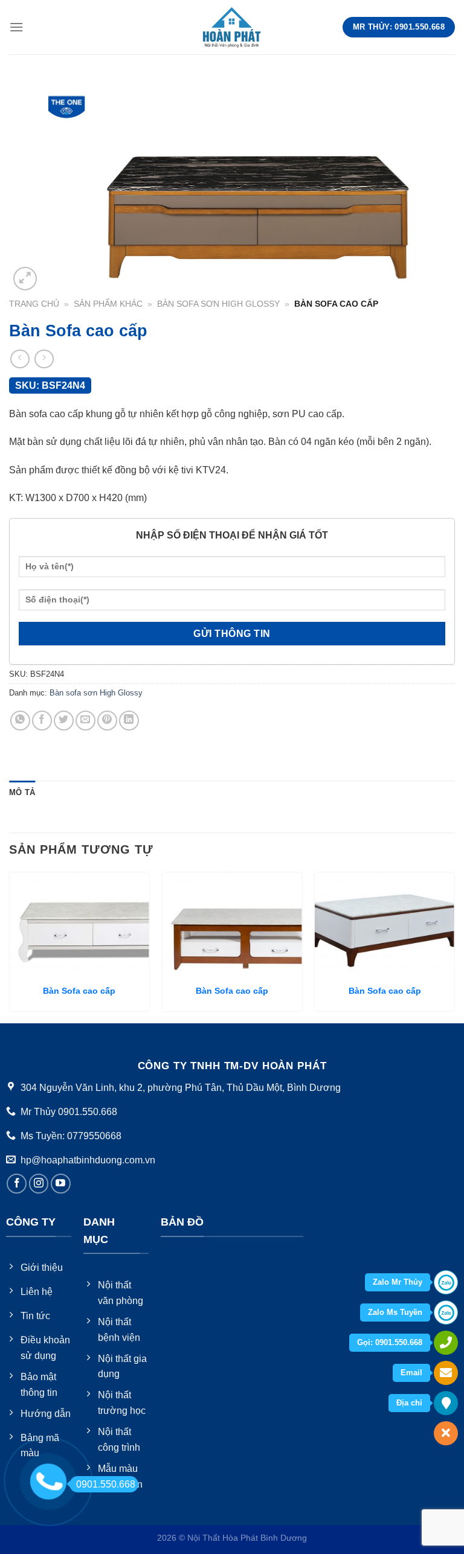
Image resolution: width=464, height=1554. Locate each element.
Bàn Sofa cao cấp (79, 991)
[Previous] (10, 946)
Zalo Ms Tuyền (395, 1312)
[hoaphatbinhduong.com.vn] (232, 27)
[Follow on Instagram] (39, 1184)
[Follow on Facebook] (17, 1184)
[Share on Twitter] (64, 721)
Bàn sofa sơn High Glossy (218, 304)
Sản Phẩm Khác (108, 304)
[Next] (454, 946)
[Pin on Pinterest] (107, 721)
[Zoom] (25, 278)
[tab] (22, 793)
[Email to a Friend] (85, 721)
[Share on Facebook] (42, 721)
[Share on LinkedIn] (129, 721)
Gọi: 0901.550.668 (389, 1342)
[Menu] (16, 27)
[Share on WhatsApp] (20, 721)
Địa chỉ (409, 1402)
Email (411, 1372)
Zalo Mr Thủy (397, 1282)
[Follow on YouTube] (61, 1184)
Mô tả (22, 792)
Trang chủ (34, 304)
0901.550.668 (105, 1484)
